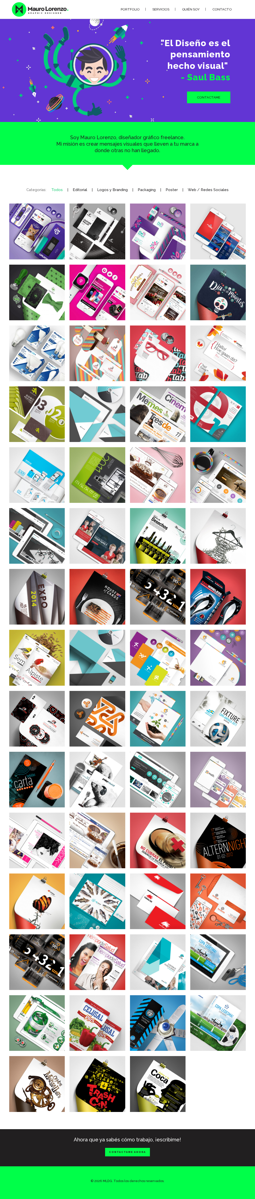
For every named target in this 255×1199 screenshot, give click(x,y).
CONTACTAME (208, 97)
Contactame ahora (127, 1152)
